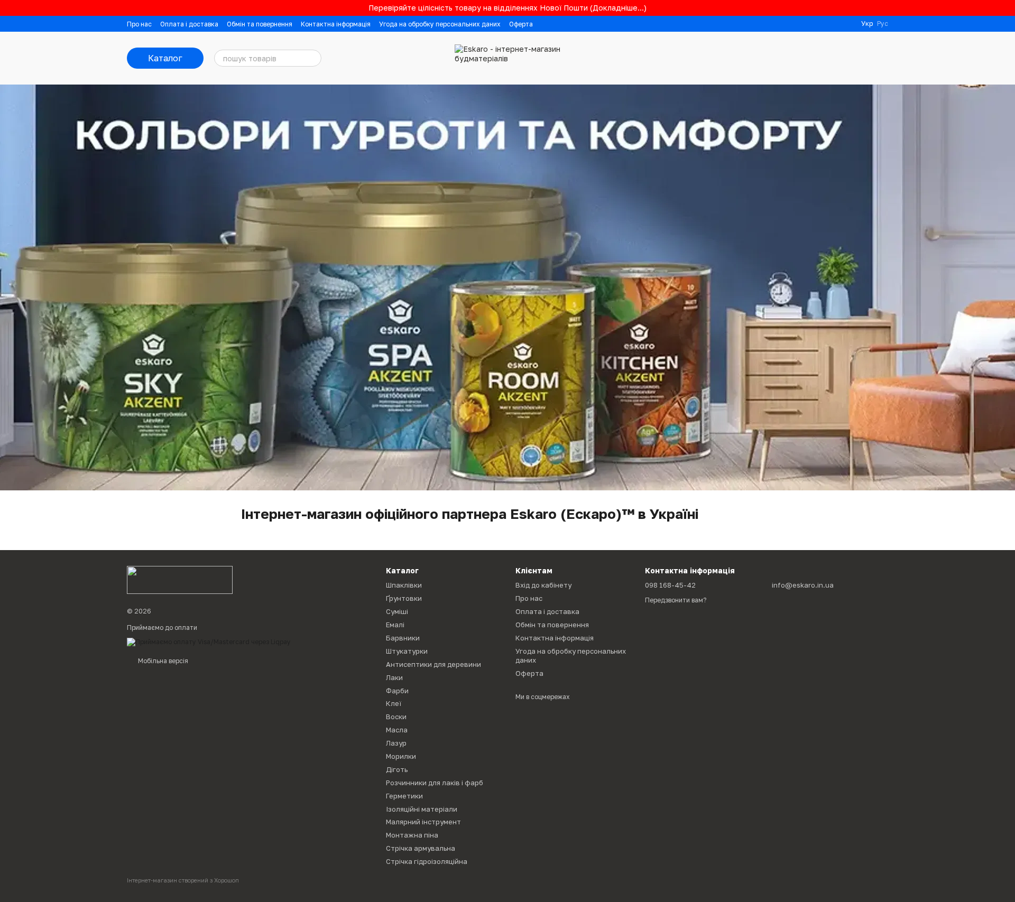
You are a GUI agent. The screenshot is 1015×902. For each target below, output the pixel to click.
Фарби (397, 690)
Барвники (403, 638)
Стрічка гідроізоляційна (426, 861)
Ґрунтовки (404, 598)
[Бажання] (824, 58)
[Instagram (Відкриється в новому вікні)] (808, 24)
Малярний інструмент (423, 821)
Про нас (139, 24)
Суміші (397, 611)
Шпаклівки (404, 585)
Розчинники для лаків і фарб (434, 782)
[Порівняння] (797, 58)
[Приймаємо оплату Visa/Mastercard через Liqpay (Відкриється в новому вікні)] (209, 641)
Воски (396, 716)
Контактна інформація (336, 24)
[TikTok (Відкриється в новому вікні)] (821, 24)
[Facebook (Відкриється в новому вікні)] (833, 24)
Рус (882, 24)
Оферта (521, 24)
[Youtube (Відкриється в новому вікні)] (846, 24)
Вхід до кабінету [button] (543, 585)
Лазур (396, 743)
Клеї (393, 703)
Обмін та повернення (259, 24)
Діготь (397, 769)
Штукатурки (407, 651)
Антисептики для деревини (433, 664)
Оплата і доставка (189, 24)
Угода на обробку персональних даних (440, 24)
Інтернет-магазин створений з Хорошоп (183, 880)
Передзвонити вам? (675, 600)
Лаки (394, 677)
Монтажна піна (412, 835)
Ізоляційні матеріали (421, 809)
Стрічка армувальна (420, 848)
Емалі (395, 624)
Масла (397, 730)
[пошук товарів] (312, 58)
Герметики (404, 796)
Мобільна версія (162, 661)
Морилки (401, 756)
